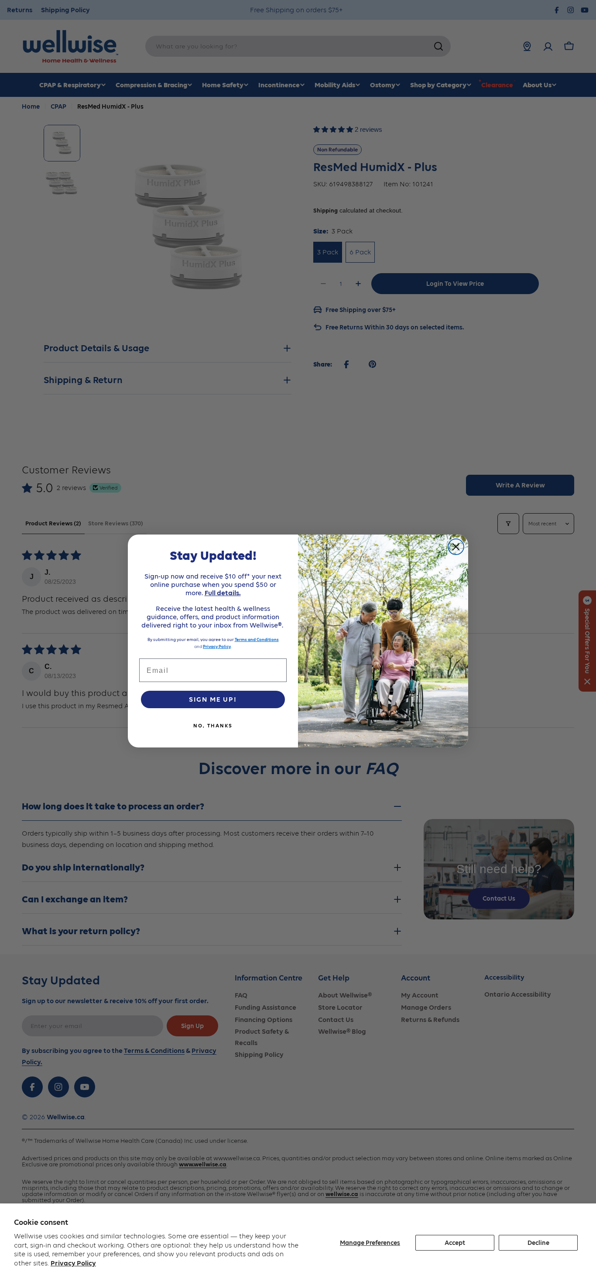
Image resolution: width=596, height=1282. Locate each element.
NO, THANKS (213, 726)
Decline (538, 1243)
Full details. (223, 593)
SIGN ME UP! (213, 699)
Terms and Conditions (257, 639)
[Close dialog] (456, 547)
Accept (455, 1243)
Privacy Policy (73, 1263)
